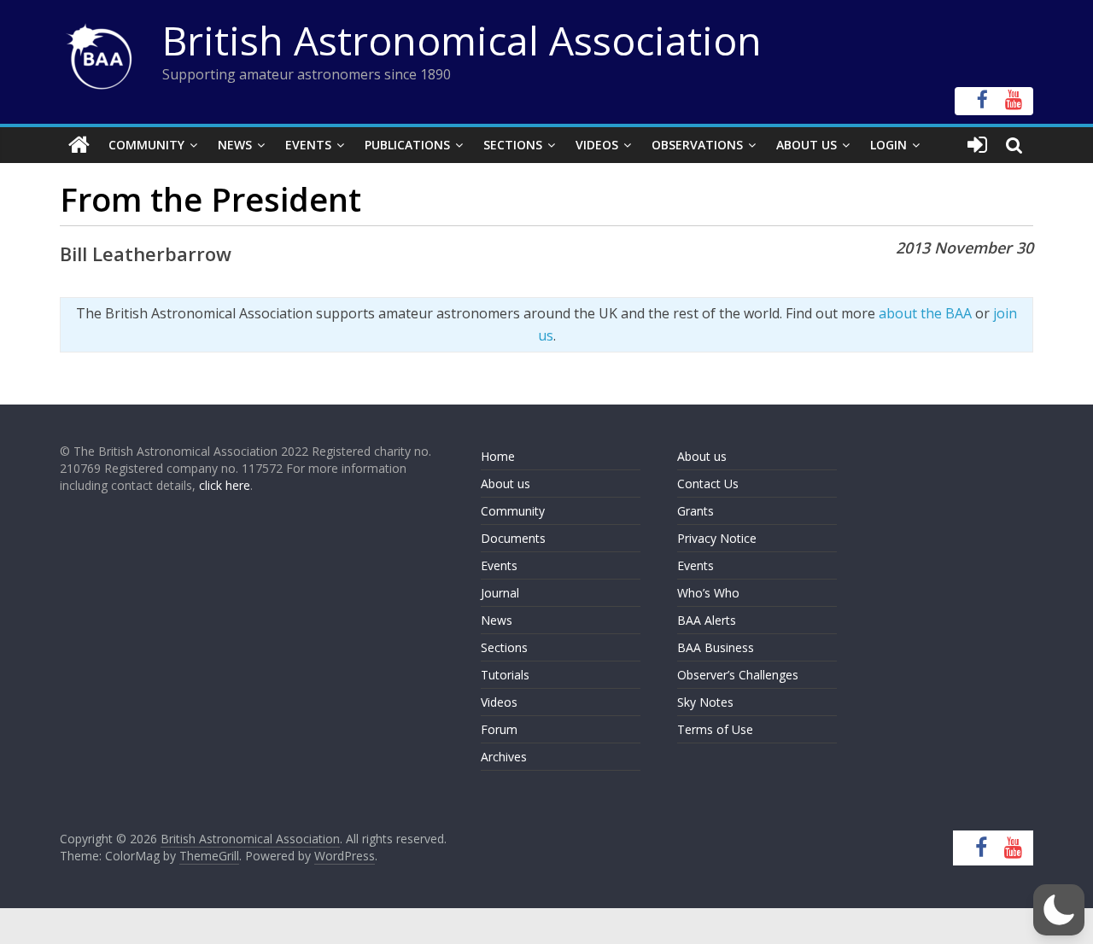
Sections (512, 145)
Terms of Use (715, 729)
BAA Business (715, 647)
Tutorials (505, 675)
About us (505, 483)
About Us (806, 145)
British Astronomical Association (462, 40)
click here (224, 485)
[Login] (977, 145)
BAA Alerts (706, 620)
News (235, 145)
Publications (407, 145)
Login (888, 145)
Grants (695, 511)
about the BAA (925, 313)
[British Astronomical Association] (79, 145)
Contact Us (708, 483)
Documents (513, 538)
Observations (697, 145)
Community (146, 145)
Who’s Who (708, 593)
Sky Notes (705, 702)
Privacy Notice (717, 538)
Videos (597, 145)
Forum (499, 729)
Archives (504, 757)
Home (498, 456)
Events (308, 145)
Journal (500, 593)
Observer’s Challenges (737, 675)
